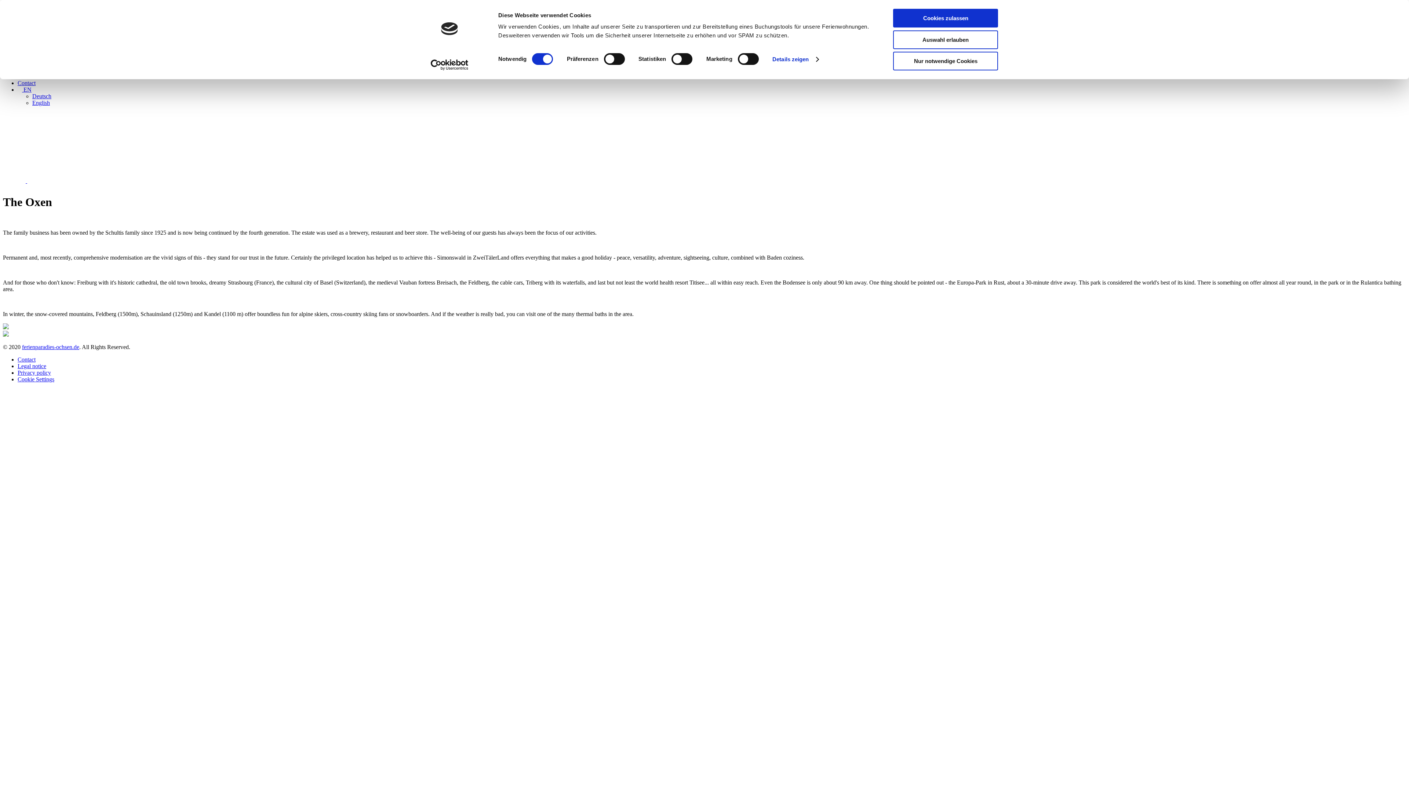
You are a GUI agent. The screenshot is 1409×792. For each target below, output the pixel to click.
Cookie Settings (36, 379)
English (41, 103)
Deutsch (41, 96)
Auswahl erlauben (945, 40)
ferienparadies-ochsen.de (50, 347)
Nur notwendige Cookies (945, 61)
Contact (27, 83)
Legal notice (32, 366)
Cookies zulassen (945, 18)
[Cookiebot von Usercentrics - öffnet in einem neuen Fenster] (450, 64)
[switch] (614, 59)
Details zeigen (790, 59)
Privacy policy (34, 373)
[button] (15, 181)
